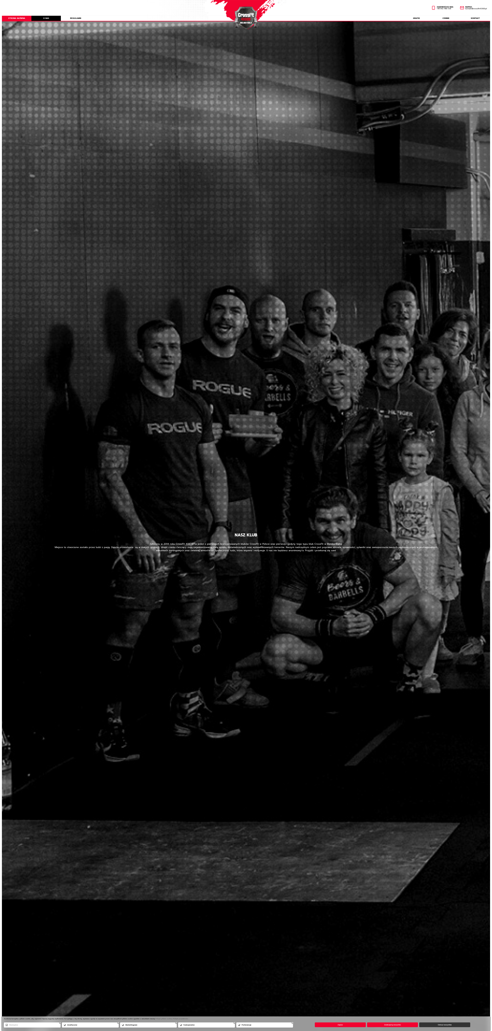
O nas (46, 18)
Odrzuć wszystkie (445, 1025)
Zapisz (340, 1025)
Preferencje (246, 1025)
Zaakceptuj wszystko (392, 1025)
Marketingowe (131, 1025)
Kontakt (475, 18)
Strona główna (16, 18)
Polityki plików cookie (163, 1019)
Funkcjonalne (188, 1025)
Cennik (445, 18)
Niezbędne (13, 1025)
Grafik (416, 18)
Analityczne (72, 1025)
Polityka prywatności (180, 1019)
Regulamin (75, 18)
